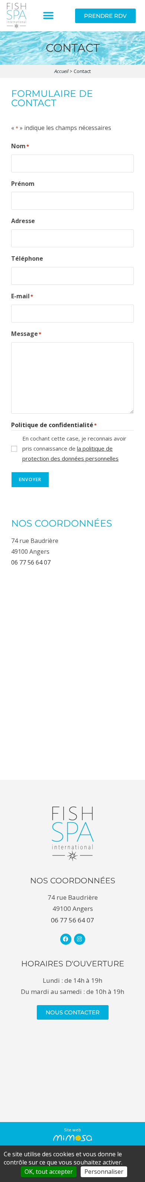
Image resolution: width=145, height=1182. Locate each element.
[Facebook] (65, 939)
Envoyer (30, 479)
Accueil (61, 71)
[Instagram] (79, 939)
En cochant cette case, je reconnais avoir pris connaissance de (74, 448)
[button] (48, 15)
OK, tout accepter (49, 1171)
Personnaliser (103, 1171)
